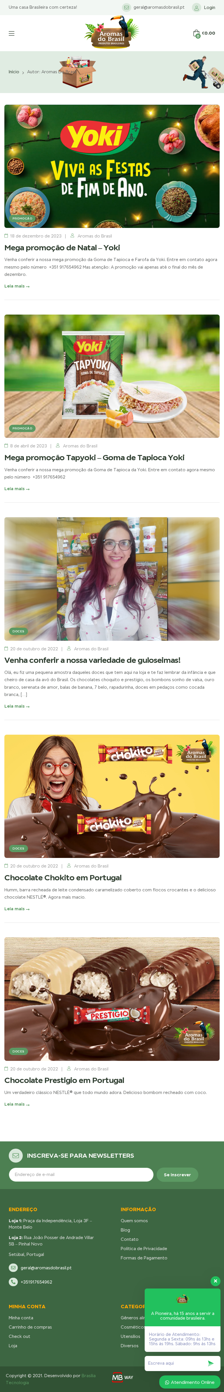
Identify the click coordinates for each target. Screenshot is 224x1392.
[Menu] (11, 33)
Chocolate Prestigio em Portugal (64, 1080)
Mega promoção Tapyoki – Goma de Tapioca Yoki (94, 457)
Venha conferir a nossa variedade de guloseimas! (92, 660)
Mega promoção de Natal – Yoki (62, 247)
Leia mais (15, 285)
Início (14, 71)
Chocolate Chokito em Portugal (62, 877)
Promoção (22, 218)
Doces (18, 631)
